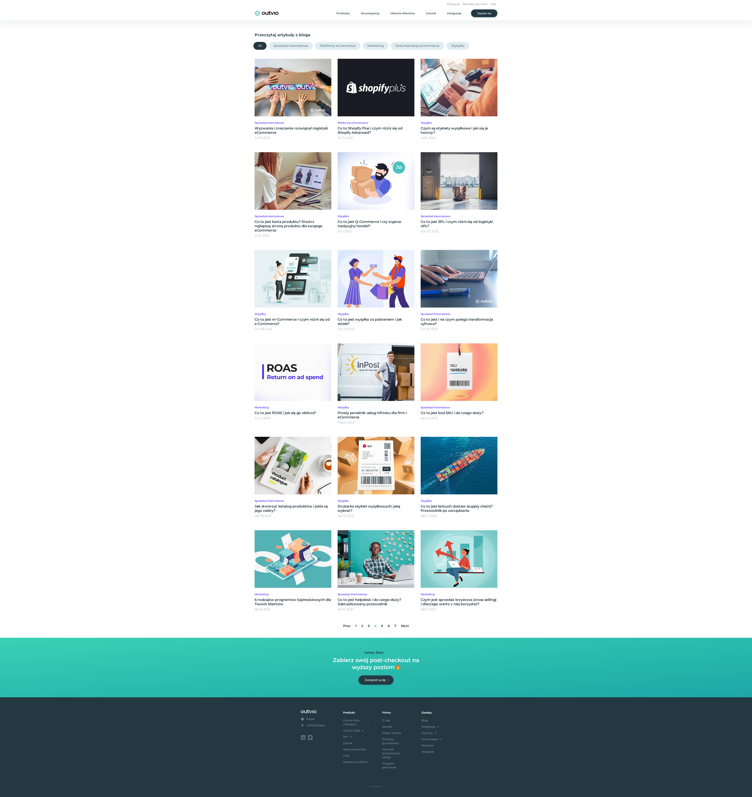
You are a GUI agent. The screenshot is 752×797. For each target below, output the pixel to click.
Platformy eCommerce (338, 46)
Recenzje (427, 745)
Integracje (454, 13)
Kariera (387, 726)
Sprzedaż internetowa (291, 46)
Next (405, 626)
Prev (347, 626)
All (260, 46)
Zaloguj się (453, 4)
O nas (386, 720)
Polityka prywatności (390, 741)
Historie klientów (354, 749)
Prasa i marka (391, 733)
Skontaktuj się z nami (475, 4)
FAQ (493, 4)
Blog (424, 720)
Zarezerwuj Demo (355, 762)
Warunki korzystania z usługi (391, 753)
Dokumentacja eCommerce (417, 46)
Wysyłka (457, 46)
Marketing (375, 46)
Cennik (431, 13)
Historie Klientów (402, 13)
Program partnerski (389, 765)
